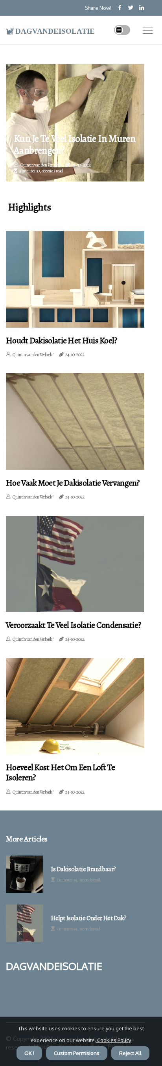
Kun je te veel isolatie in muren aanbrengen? (74, 144)
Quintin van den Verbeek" (33, 355)
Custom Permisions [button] (76, 1053)
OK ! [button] (29, 1053)
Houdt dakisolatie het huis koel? (61, 340)
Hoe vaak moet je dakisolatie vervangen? (73, 483)
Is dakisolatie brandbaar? (83, 869)
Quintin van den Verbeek (40, 165)
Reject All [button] (130, 1053)
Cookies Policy (113, 1040)
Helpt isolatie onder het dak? (88, 918)
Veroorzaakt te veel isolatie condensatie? (73, 625)
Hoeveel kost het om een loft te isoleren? (60, 772)
